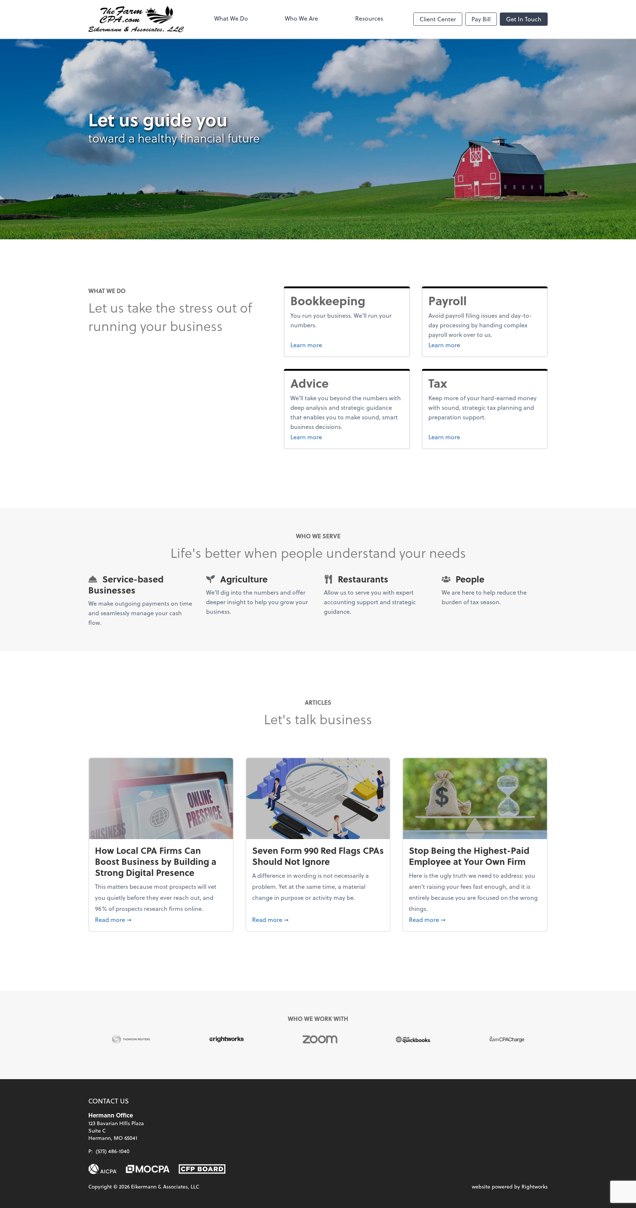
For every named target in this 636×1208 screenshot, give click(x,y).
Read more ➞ (161, 919)
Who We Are (301, 18)
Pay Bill (481, 19)
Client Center (438, 19)
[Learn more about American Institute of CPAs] (102, 1169)
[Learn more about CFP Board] (202, 1169)
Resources (369, 18)
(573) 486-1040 (113, 1151)
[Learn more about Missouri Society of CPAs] (148, 1169)
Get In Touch (523, 19)
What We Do (231, 18)
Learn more (333, 344)
